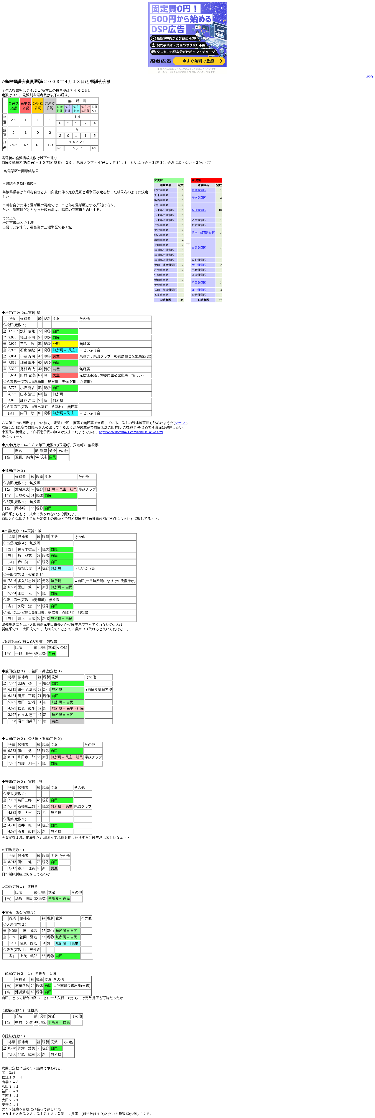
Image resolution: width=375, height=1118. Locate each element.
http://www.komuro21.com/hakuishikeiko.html (131, 432)
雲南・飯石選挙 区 (203, 232)
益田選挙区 (199, 290)
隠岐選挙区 (199, 190)
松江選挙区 (199, 210)
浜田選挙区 (199, 282)
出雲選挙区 (199, 247)
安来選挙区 (199, 197)
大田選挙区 (199, 265)
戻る (369, 76)
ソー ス (180, 423)
